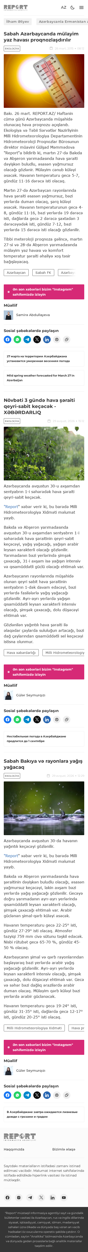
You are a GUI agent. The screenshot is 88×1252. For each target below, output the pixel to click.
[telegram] (27, 339)
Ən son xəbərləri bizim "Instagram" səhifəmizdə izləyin (43, 292)
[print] (57, 339)
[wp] (17, 339)
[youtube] (64, 1197)
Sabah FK (43, 273)
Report (11, 506)
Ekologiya (12, 48)
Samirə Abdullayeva (33, 315)
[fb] (7, 339)
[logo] (16, 8)
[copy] (66, 339)
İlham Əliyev (17, 21)
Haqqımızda (14, 1149)
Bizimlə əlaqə (63, 1149)
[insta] (19, 1197)
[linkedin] (47, 339)
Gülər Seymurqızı (30, 695)
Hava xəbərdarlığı (21, 653)
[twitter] (37, 339)
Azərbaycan (16, 273)
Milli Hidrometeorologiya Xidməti (34, 1028)
